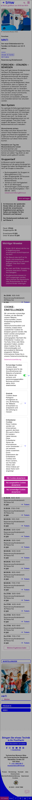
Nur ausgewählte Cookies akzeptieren (16, 484)
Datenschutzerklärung (12, 359)
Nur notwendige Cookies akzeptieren (16, 491)
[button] (29, 376)
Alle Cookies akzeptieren (16, 478)
